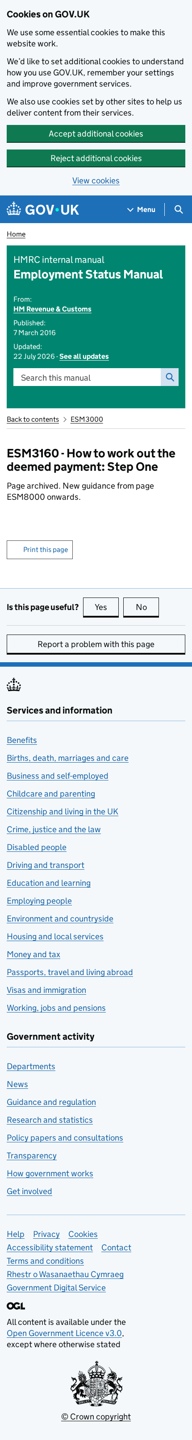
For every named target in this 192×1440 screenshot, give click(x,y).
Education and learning (49, 883)
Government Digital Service (56, 1287)
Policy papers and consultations (65, 1138)
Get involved (29, 1191)
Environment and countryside (60, 918)
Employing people (39, 901)
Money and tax (33, 954)
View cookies (96, 180)
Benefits (22, 740)
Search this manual (56, 378)
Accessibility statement (50, 1247)
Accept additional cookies (96, 134)
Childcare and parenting (51, 793)
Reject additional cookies (96, 158)
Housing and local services (55, 936)
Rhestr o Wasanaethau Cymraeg (65, 1274)
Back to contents (33, 419)
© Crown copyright (96, 1416)
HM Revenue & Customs (52, 309)
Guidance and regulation (51, 1102)
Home (16, 234)
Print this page (45, 549)
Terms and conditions (45, 1261)
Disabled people (37, 847)
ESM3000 (87, 419)
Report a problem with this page (96, 644)
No (147, 607)
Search (170, 377)
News (17, 1084)
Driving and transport (45, 865)
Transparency (32, 1155)
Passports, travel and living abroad (70, 972)
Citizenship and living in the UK (62, 811)
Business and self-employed (58, 776)
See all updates (84, 356)
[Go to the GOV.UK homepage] (43, 209)
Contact (116, 1247)
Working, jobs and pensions (56, 1008)
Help (16, 1234)
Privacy (46, 1234)
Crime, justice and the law (54, 829)
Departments (31, 1066)
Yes (107, 607)
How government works (50, 1173)
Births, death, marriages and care (68, 758)
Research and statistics (50, 1120)
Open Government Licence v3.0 (64, 1333)
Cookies (83, 1234)
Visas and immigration (46, 990)
